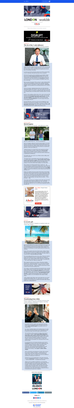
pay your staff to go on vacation (36, 254)
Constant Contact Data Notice (41, 402)
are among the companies (37, 270)
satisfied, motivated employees (32, 326)
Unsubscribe (30, 402)
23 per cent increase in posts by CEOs (35, 76)
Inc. (44, 78)
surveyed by (42, 78)
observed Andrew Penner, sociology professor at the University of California (37, 160)
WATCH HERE (38, 203)
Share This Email (26, 392)
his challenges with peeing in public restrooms (37, 96)
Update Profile (35, 402)
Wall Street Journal (40, 335)
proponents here (32, 358)
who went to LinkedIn (27, 97)
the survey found (44, 150)
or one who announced (32, 98)
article (44, 335)
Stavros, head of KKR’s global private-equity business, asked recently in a (36, 335)
